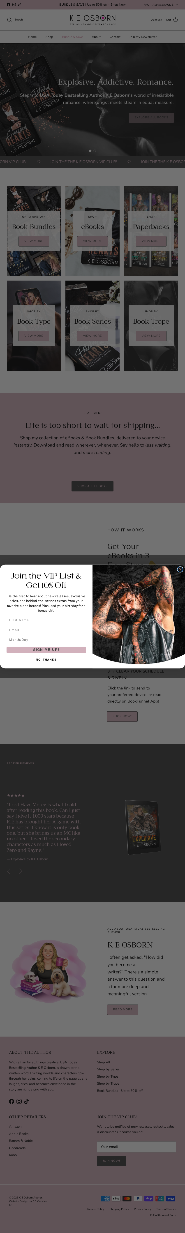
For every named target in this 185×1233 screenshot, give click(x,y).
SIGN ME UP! (46, 650)
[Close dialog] (180, 569)
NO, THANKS (46, 659)
